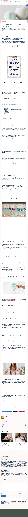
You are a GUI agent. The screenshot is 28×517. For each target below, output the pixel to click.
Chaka (4, 458)
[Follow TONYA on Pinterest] (8, 421)
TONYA (3, 26)
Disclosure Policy (12, 510)
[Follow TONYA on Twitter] (5, 421)
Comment (2, 483)
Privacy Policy (18, 510)
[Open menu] (26, 1)
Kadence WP (16, 514)
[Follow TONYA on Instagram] (6, 421)
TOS (8, 510)
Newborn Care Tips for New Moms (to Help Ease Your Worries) (7, 425)
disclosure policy (21, 29)
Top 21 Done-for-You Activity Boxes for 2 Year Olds (21, 425)
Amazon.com (14, 300)
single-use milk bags (22, 276)
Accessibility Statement (23, 510)
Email (11, 493)
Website (20, 493)
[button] (27, 5)
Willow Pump (4, 48)
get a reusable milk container (9, 307)
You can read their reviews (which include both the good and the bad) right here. (13, 387)
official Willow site (9, 300)
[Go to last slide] (2, 442)
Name (2, 493)
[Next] (26, 442)
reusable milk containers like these (12, 277)
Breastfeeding (4, 21)
